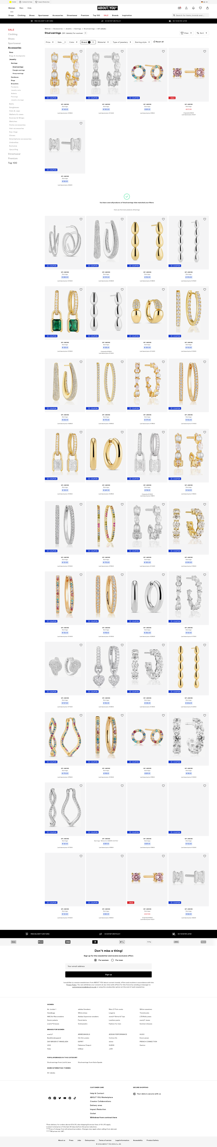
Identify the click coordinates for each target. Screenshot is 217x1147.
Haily (49, 1049)
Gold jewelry (83, 1024)
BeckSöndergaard (54, 1038)
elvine (111, 1041)
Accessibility (138, 1140)
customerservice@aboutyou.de (84, 987)
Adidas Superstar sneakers (88, 1016)
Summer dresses (146, 1024)
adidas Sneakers (84, 1009)
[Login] (186, 8)
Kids (29, 8)
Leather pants (114, 1020)
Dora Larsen (144, 1038)
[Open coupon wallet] (179, 8)
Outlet (14, 2)
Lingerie (112, 1013)
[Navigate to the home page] (61, 1088)
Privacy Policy (71, 985)
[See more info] (65, 115)
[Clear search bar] (207, 15)
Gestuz (142, 1045)
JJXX (111, 1049)
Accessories (58, 29)
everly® (50, 1034)
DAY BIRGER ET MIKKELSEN (57, 1041)
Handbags (51, 1013)
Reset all (160, 42)
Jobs (79, 1140)
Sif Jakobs (101, 29)
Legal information (122, 1140)
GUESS (111, 1045)
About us (61, 1140)
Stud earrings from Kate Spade (90, 1062)
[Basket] (207, 8)
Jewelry (68, 29)
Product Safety (153, 1140)
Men (21, 8)
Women (11, 8)
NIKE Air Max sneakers (55, 1016)
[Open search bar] (173, 15)
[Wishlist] (200, 8)
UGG (49, 1045)
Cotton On (113, 1038)
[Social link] (49, 1098)
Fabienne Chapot (84, 1045)
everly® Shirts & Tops (117, 1016)
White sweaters (146, 1009)
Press (71, 1140)
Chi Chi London (83, 1038)
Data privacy (90, 1140)
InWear (80, 1049)
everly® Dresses (53, 1024)
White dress (82, 1013)
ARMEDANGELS (84, 1034)
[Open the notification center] (193, 8)
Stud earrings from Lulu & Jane (59, 1062)
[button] (186, 33)
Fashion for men (115, 1024)
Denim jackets (52, 1020)
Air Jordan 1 (51, 1009)
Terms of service (105, 1140)
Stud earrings (89, 29)
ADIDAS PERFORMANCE (118, 1034)
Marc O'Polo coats (116, 1009)
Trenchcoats (144, 1013)
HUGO (142, 1034)
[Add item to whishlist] (81, 51)
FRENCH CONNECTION (148, 1041)
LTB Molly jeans (145, 1016)
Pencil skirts (82, 1020)
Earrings (77, 29)
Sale (60, 42)
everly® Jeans (145, 1020)
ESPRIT (81, 1041)
